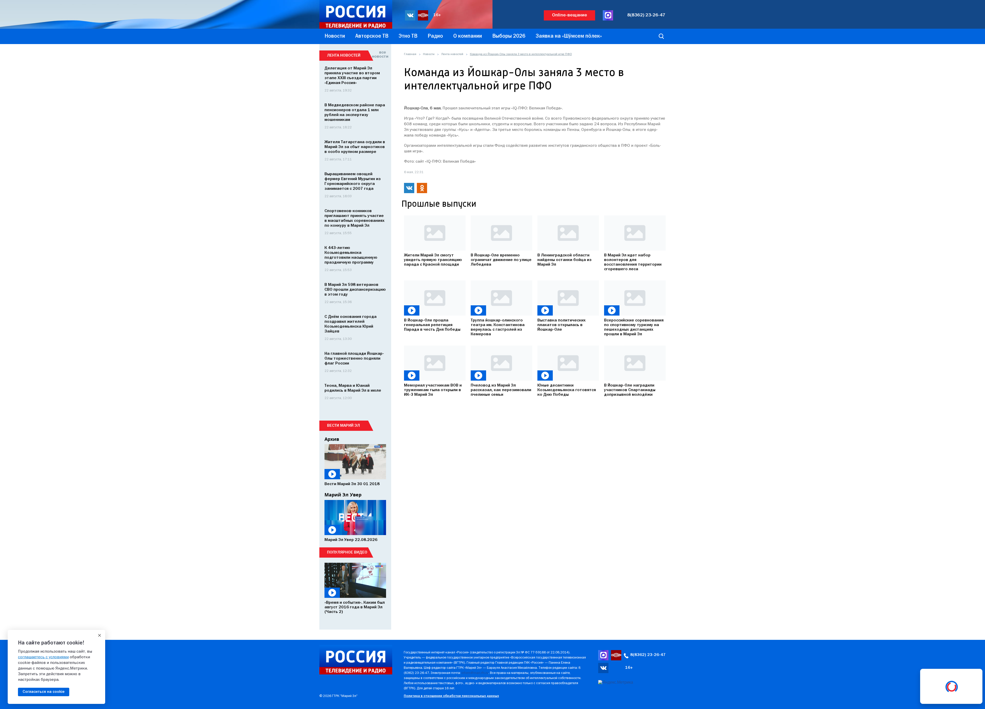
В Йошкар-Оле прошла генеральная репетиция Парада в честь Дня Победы (432, 325)
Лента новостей (452, 54)
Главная (410, 54)
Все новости (379, 54)
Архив (331, 439)
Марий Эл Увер (342, 495)
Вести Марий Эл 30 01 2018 (352, 484)
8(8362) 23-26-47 (646, 15)
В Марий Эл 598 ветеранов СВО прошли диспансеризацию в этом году (355, 289)
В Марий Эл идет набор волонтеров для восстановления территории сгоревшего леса (633, 262)
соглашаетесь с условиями (43, 657)
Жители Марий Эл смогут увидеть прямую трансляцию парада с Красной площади (433, 260)
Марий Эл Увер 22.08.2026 (350, 540)
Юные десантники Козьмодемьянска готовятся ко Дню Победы (566, 390)
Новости (429, 54)
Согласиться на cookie (44, 691)
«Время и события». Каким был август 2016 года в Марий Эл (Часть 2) (354, 607)
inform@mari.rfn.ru (474, 673)
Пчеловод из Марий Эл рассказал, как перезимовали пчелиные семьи (501, 390)
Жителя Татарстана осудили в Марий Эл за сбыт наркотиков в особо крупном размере (354, 147)
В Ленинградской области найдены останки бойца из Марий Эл (564, 260)
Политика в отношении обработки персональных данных (451, 696)
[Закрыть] (99, 635)
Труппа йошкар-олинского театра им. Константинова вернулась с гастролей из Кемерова (498, 327)
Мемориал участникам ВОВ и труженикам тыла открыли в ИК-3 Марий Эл (433, 390)
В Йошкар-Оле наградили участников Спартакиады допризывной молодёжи (629, 390)
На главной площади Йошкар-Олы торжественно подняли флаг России (354, 358)
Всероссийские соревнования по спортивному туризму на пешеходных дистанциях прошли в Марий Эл (634, 327)
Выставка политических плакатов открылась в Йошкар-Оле (561, 325)
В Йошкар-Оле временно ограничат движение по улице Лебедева (501, 260)
